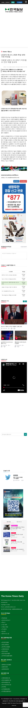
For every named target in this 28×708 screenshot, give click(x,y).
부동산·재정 (5, 626)
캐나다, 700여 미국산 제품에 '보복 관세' (11, 326)
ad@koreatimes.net (17, 609)
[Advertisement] (14, 31)
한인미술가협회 (6, 653)
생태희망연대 (5, 669)
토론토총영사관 (6, 678)
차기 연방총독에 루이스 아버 (8, 291)
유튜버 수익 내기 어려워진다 (17, 549)
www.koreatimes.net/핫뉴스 (9, 175)
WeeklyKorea (14, 525)
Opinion (15, 475)
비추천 (24, 181)
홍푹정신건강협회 (6, 664)
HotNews (13, 540)
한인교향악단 (5, 644)
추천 (16, 181)
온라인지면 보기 (6, 620)
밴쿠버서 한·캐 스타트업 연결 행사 (9, 275)
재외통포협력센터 (6, 691)
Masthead (4, 618)
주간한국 (4, 629)
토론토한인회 (5, 649)
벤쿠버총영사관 (6, 682)
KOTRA (4, 686)
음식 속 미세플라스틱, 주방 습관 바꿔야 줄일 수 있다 (17, 528)
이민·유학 (4, 624)
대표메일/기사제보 (5, 604)
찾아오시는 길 (5, 633)
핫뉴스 (10, 51)
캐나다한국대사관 (6, 684)
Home (5, 51)
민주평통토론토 (6, 689)
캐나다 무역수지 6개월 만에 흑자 (9, 279)
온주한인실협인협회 (7, 655)
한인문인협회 (5, 642)
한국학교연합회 (6, 646)
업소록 (3, 631)
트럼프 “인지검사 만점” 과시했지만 (9, 287)
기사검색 (19, 2)
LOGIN (2, 2)
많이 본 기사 (19, 521)
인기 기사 (9, 521)
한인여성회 (5, 651)
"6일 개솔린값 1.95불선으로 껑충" (9, 295)
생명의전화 (5, 666)
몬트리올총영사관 (6, 680)
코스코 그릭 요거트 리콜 (16, 541)
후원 (13, 2)
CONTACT (7, 2)
